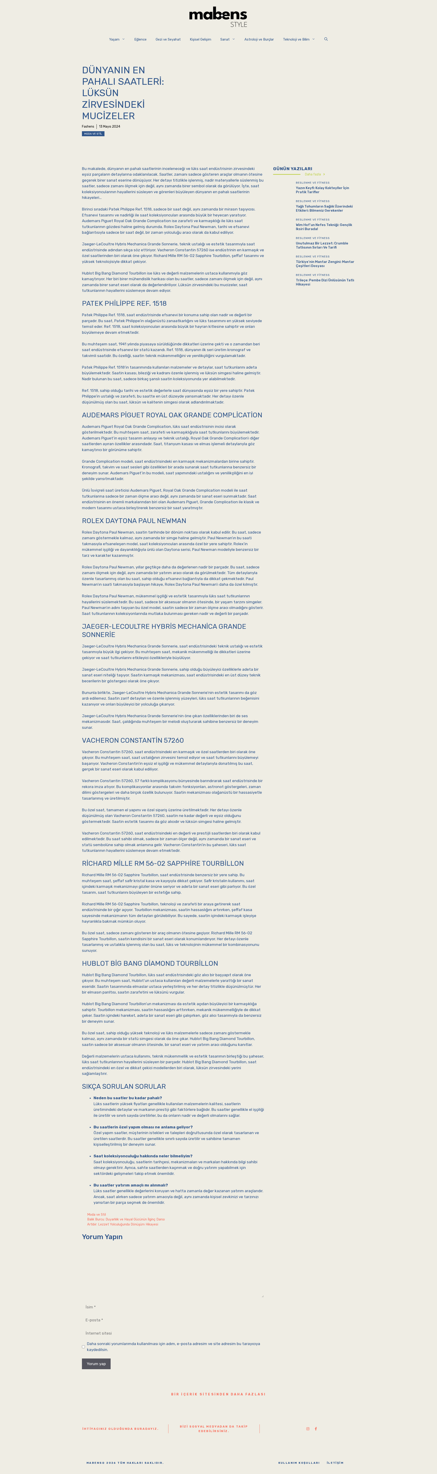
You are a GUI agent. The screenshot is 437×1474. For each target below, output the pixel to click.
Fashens (88, 126)
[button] (326, 39)
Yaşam (114, 39)
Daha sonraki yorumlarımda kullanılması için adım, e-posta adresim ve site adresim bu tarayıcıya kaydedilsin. (173, 1346)
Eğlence (140, 39)
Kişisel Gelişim (200, 39)
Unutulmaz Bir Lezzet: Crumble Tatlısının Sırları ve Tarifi (322, 245)
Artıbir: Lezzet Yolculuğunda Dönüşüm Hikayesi (122, 1224)
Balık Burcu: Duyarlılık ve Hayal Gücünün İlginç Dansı (126, 1219)
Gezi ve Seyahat (168, 39)
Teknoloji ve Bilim (296, 39)
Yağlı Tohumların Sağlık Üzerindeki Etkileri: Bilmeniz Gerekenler (324, 208)
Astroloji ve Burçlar (259, 39)
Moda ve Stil (93, 133)
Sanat (225, 39)
